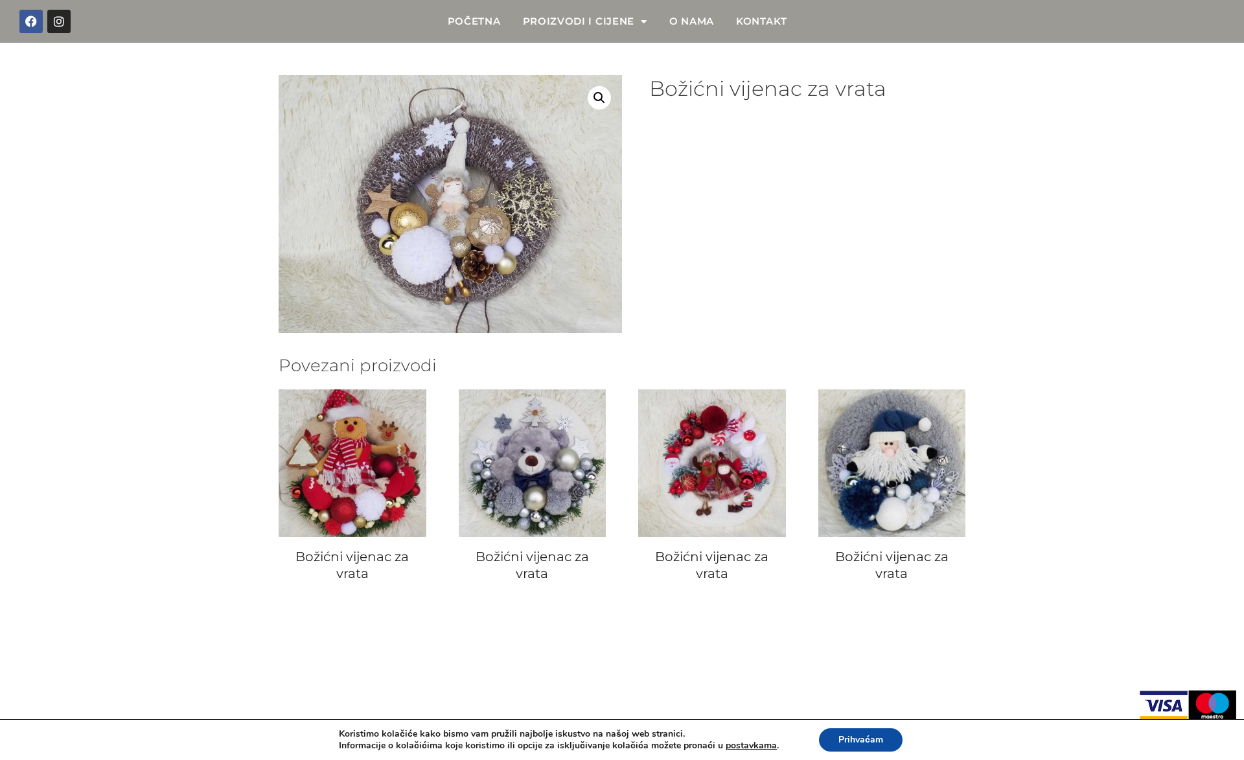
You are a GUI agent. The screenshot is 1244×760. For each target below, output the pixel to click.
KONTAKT (761, 21)
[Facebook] (31, 21)
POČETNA (474, 21)
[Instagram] (59, 21)
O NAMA (691, 21)
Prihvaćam (860, 739)
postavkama (751, 746)
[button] (599, 97)
